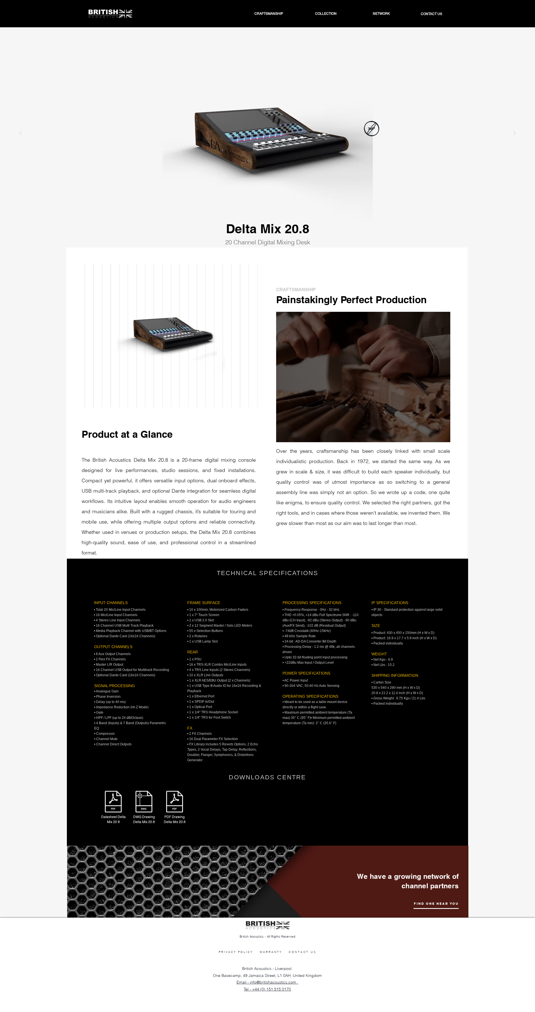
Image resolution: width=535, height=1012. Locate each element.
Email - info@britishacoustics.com (267, 982)
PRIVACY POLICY (236, 952)
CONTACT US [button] (302, 952)
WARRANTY (271, 952)
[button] (367, 13)
